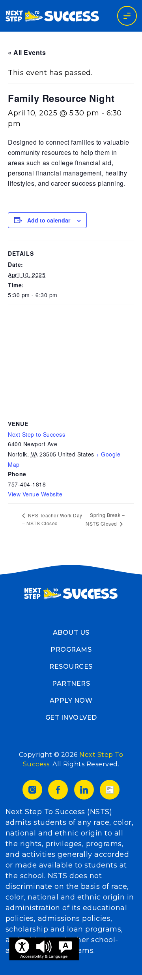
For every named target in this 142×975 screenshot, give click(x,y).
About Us (71, 632)
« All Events (27, 52)
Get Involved (71, 717)
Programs (71, 649)
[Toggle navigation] (127, 16)
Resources (71, 666)
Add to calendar (48, 220)
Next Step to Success (36, 434)
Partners (71, 683)
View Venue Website (35, 494)
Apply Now (71, 700)
